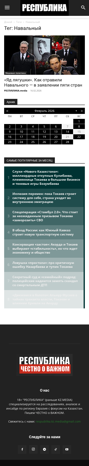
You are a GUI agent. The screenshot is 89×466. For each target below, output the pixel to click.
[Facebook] (22, 449)
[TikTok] (56, 449)
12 (44, 131)
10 (21, 131)
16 (9, 137)
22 (79, 137)
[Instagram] (33, 449)
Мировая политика (15, 72)
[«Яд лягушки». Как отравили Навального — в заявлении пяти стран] (44, 55)
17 (21, 137)
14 (67, 131)
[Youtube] (67, 449)
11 (33, 131)
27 (56, 142)
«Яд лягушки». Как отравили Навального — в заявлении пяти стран (43, 82)
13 (56, 131)
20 (56, 137)
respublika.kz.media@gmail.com (58, 421)
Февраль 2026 (44, 111)
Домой (8, 22)
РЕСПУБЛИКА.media (15, 90)
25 (33, 142)
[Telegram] (44, 449)
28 (67, 142)
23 (9, 142)
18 (33, 137)
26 (44, 142)
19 (44, 137)
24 (21, 142)
